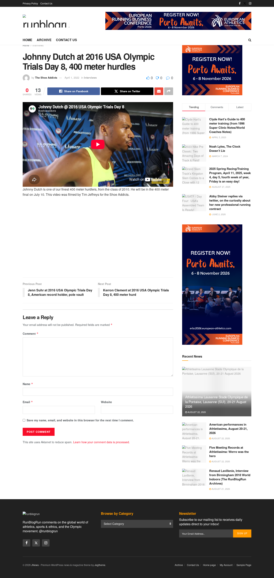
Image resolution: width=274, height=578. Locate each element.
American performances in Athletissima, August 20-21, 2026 (228, 428)
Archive (44, 40)
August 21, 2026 (220, 488)
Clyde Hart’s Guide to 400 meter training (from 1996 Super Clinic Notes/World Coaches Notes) (227, 125)
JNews (35, 565)
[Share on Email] (158, 91)
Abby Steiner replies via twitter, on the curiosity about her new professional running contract (230, 202)
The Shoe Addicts (46, 77)
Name (28, 384)
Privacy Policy (30, 3)
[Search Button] (249, 40)
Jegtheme (99, 565)
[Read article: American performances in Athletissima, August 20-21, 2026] (194, 431)
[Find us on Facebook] (240, 3)
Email (28, 402)
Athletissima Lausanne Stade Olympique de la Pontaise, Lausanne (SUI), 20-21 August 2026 (216, 401)
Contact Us (46, 3)
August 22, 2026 (196, 412)
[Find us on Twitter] (244, 3)
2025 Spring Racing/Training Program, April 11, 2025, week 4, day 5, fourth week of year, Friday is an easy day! (230, 175)
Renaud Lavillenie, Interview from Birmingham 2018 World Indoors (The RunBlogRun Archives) (229, 477)
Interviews (38, 45)
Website (106, 402)
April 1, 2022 (72, 77)
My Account (226, 565)
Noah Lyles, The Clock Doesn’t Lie (224, 148)
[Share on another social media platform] (168, 91)
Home (27, 40)
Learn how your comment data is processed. (101, 442)
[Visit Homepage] (46, 20)
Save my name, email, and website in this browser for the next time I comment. (80, 420)
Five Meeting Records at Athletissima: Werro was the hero (229, 451)
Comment (31, 334)
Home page (209, 565)
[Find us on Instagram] (250, 3)
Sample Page (243, 565)
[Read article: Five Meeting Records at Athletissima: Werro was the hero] (194, 454)
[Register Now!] (178, 20)
